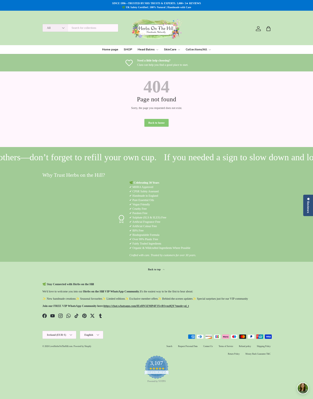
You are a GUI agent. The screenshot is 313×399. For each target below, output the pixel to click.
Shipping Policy (264, 346)
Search (169, 346)
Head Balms (146, 49)
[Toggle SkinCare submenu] (179, 49)
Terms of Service (226, 346)
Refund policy (245, 346)
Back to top (154, 269)
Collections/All (196, 49)
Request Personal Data (187, 346)
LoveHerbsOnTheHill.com (60, 346)
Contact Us (208, 346)
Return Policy (234, 354)
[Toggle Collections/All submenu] (210, 49)
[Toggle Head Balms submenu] (157, 49)
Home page (110, 49)
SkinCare (170, 49)
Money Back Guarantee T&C (258, 354)
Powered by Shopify (82, 346)
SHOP (128, 49)
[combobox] (80, 28)
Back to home (156, 122)
